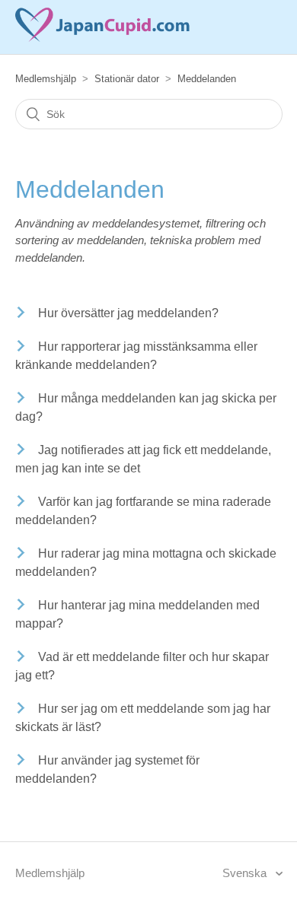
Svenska (246, 872)
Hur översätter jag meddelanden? (128, 313)
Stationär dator (126, 78)
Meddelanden (206, 78)
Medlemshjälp (45, 78)
